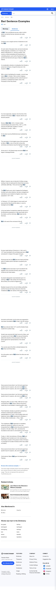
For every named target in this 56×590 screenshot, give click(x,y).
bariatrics (19, 537)
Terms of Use (32, 568)
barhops (19, 529)
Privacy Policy (33, 559)
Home (2, 17)
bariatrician (4, 537)
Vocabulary (19, 568)
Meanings (5, 29)
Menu (52, 9)
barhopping (4, 529)
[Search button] (53, 13)
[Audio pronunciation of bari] (2, 24)
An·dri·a (3, 512)
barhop (18, 524)
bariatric (19, 534)
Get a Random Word (8, 563)
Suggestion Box (47, 559)
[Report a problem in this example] (30, 38)
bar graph (3, 524)
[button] (47, 9)
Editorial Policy (33, 562)
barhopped (4, 527)
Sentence (7, 17)
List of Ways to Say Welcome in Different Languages (18, 486)
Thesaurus (19, 559)
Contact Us (45, 556)
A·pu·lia (19, 510)
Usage (18, 571)
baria (18, 532)
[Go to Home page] (7, 9)
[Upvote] (21, 38)
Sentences (5, 13)
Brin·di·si (3, 510)
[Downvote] (27, 38)
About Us (31, 556)
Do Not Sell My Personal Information (34, 572)
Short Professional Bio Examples (19, 494)
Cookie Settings (33, 565)
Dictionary (18, 556)
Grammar (18, 565)
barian (2, 534)
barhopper (19, 527)
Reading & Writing (21, 574)
